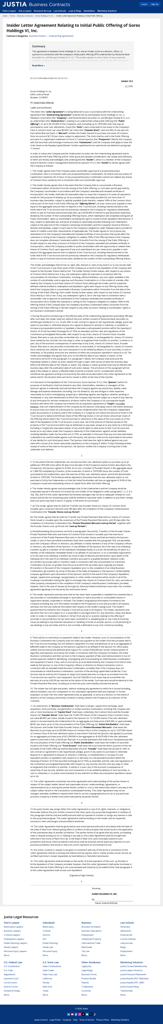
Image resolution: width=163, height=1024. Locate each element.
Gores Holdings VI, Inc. (44, 16)
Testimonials (126, 990)
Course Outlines (128, 939)
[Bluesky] (87, 1014)
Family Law (48, 947)
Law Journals (126, 943)
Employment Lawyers (14, 939)
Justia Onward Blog (129, 986)
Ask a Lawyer (25, 11)
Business (86, 922)
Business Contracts (25, 16)
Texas (45, 990)
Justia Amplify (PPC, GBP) (132, 982)
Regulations (9, 974)
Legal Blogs (87, 970)
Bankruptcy (48, 926)
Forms (12, 16)
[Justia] (15, 4)
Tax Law (85, 951)
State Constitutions (52, 966)
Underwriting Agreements (61, 36)
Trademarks (87, 986)
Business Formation (91, 926)
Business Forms (89, 974)
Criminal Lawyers (12, 935)
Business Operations (91, 930)
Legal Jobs (86, 966)
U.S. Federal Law (13, 962)
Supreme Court (11, 978)
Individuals (49, 922)
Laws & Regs (75, 11)
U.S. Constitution (12, 966)
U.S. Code (8, 970)
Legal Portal (55, 1020)
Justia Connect (41, 1020)
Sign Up (154, 4)
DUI (44, 939)
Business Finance (37, 36)
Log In (144, 4)
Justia (5, 16)
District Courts (11, 986)
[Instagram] (79, 1014)
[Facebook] (76, 1014)
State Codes (48, 970)
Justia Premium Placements (133, 974)
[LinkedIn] (68, 1014)
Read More (37, 65)
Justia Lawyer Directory (131, 970)
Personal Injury (50, 951)
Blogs (123, 947)
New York (47, 986)
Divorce (46, 935)
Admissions (125, 930)
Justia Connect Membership (133, 966)
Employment (87, 935)
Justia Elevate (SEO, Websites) (134, 978)
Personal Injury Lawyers (15, 951)
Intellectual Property (91, 939)
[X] (90, 1014)
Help (75, 1020)
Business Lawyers (12, 930)
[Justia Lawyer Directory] (94, 1014)
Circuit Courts (10, 982)
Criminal (47, 930)
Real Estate (87, 947)
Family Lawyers (11, 947)
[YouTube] (72, 1014)
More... (7, 955)
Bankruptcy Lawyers (13, 926)
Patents (85, 982)
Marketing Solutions (107, 11)
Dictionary (125, 926)
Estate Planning (50, 943)
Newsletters (89, 11)
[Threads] (83, 1014)
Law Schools (60, 11)
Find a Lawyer (9, 11)
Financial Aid (126, 935)
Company (66, 1020)
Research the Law (42, 11)
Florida (46, 982)
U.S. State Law (51, 962)
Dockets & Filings (12, 990)
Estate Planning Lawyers (15, 943)
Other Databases (91, 962)
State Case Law (50, 974)
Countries (86, 990)
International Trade (91, 943)
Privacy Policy (102, 1020)
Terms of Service (86, 1020)
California (47, 978)
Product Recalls (89, 978)
